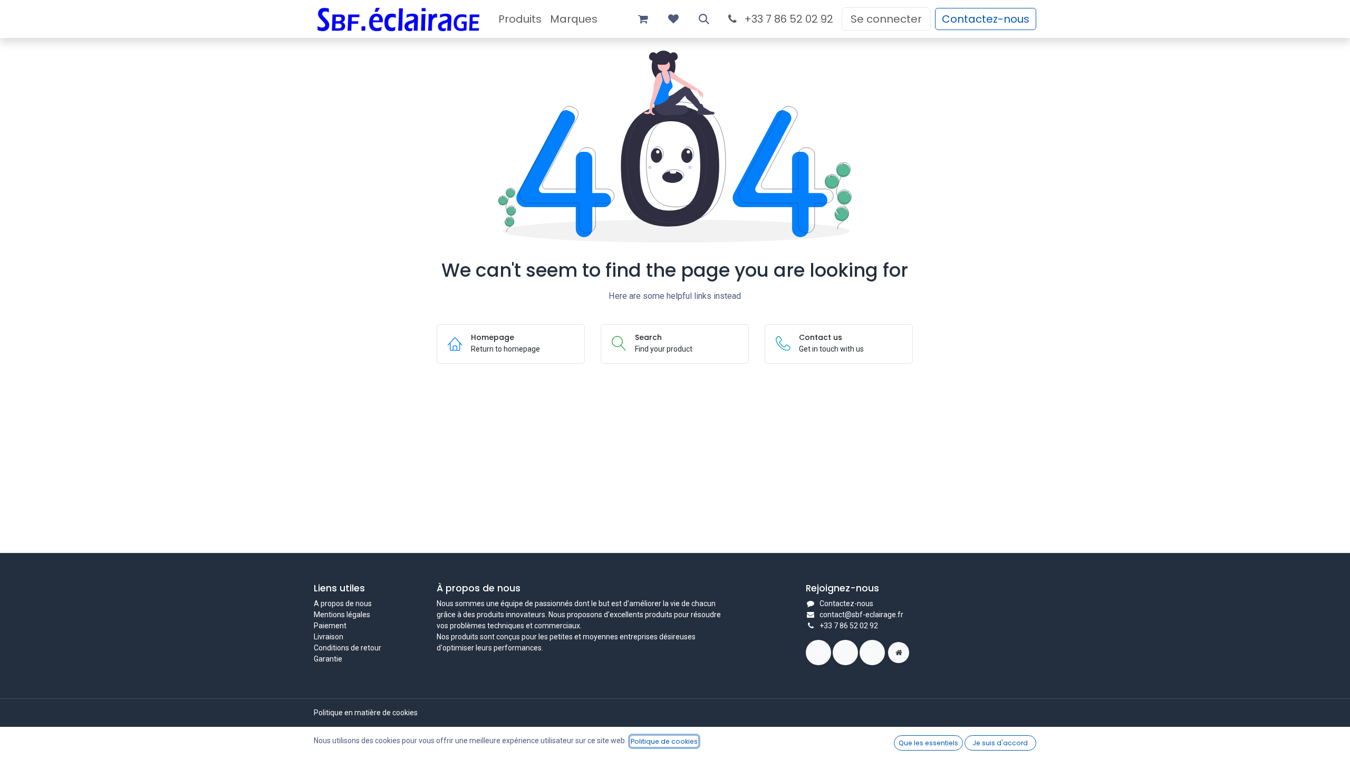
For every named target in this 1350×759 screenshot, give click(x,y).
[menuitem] (520, 19)
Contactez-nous (985, 19)
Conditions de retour (347, 648)
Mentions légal (338, 614)
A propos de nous (343, 603)
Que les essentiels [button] (928, 742)
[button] (704, 19)
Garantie (328, 659)
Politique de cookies (664, 741)
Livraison (328, 636)
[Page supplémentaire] (898, 652)
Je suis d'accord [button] (1000, 742)
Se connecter (886, 19)
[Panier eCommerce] (643, 19)
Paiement (330, 625)
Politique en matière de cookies (366, 712)
